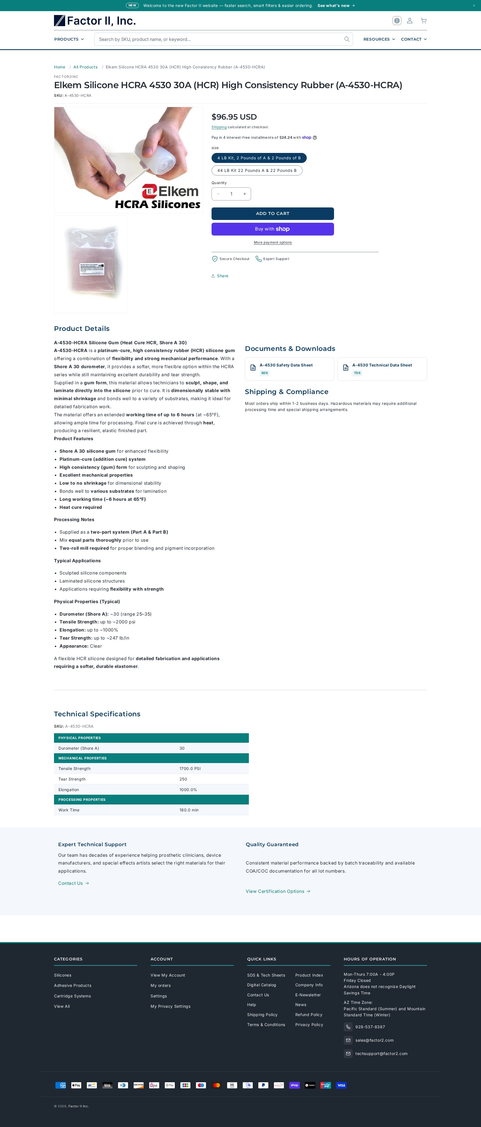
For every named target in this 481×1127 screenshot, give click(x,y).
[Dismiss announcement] (474, 5)
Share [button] (223, 275)
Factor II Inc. (78, 1106)
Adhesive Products (72, 985)
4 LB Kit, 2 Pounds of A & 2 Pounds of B (259, 157)
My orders (161, 985)
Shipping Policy (262, 1014)
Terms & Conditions (266, 1024)
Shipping (219, 127)
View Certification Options (275, 891)
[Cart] (424, 20)
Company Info (309, 984)
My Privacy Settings (170, 1006)
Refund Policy (309, 1014)
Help (251, 1004)
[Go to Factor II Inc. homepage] (98, 20)
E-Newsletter (308, 994)
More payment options (273, 242)
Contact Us (70, 883)
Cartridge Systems (72, 996)
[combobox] (223, 39)
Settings (159, 996)
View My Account (168, 975)
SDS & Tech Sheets (266, 975)
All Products (85, 67)
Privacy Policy (309, 1024)
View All (62, 1006)
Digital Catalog (261, 984)
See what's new (334, 5)
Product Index (309, 975)
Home (59, 67)
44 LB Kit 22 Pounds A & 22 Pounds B (257, 170)
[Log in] (410, 20)
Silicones (62, 975)
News (300, 1004)
